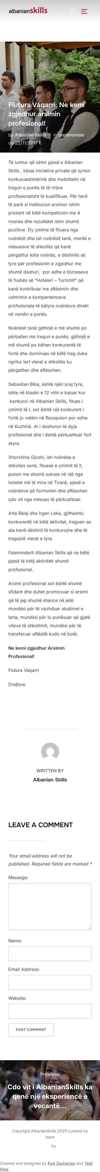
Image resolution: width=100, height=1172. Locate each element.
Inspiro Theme (37, 1145)
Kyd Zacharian (61, 1163)
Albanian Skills (30, 135)
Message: (18, 877)
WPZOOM (66, 1145)
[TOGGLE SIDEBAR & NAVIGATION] (86, 11)
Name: (15, 940)
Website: (17, 998)
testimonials (71, 135)
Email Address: (24, 969)
